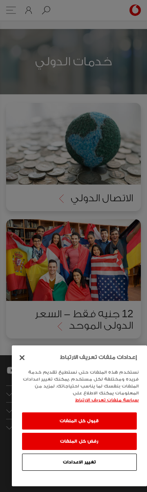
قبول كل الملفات (79, 421)
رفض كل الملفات (79, 441)
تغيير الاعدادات (79, 462)
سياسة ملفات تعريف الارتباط (107, 400)
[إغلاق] (22, 358)
